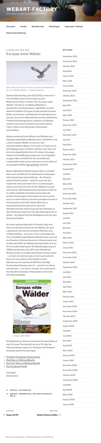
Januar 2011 (68, 247)
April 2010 (67, 287)
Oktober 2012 (69, 159)
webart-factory (32, 9)
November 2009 (70, 311)
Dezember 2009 (70, 306)
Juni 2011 (67, 223)
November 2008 (70, 370)
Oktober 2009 (69, 316)
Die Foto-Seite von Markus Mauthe (23, 363)
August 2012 (68, 169)
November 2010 (70, 257)
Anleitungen (54, 26)
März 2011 (67, 238)
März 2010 (67, 292)
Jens (27, 50)
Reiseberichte (38, 26)
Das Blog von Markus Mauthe (20, 360)
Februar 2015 (68, 120)
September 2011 (70, 208)
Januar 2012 (68, 189)
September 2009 (70, 321)
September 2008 (70, 380)
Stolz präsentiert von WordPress (40, 437)
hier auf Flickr (32, 164)
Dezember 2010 (70, 252)
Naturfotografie (42, 394)
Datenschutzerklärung (16, 33)
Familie (23, 26)
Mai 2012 (67, 179)
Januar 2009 (68, 360)
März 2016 (67, 81)
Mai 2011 (67, 228)
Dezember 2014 (70, 125)
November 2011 (70, 198)
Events (14, 390)
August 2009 (68, 326)
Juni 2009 (67, 336)
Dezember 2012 (69, 154)
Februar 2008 (69, 399)
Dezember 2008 (70, 365)
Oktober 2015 (69, 96)
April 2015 (67, 110)
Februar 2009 (69, 355)
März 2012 (67, 184)
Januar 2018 (68, 76)
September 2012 (70, 164)
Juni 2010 (67, 277)
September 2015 (70, 100)
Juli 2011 (66, 218)
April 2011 (67, 233)
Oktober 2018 (69, 66)
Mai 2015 (67, 105)
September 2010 (70, 267)
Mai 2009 (67, 341)
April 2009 (67, 345)
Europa (14, 394)
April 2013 (67, 144)
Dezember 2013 (70, 135)
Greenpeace (25, 394)
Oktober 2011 (68, 203)
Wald (13, 396)
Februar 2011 (68, 242)
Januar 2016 (68, 86)
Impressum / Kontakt (74, 26)
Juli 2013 (66, 140)
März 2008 (67, 394)
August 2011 (68, 213)
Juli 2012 (66, 174)
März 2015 (67, 115)
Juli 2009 (67, 331)
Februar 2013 (68, 149)
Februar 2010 (68, 297)
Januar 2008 (68, 404)
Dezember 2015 (70, 91)
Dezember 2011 (69, 193)
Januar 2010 (68, 301)
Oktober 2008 (69, 375)
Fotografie (25, 390)
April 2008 (67, 390)
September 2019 (70, 56)
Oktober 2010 (69, 262)
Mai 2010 (67, 282)
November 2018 (70, 61)
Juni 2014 (67, 130)
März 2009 (67, 350)
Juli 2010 (66, 272)
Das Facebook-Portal (16, 366)
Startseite (10, 26)
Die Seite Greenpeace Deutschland (23, 357)
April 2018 (67, 71)
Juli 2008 (67, 385)
